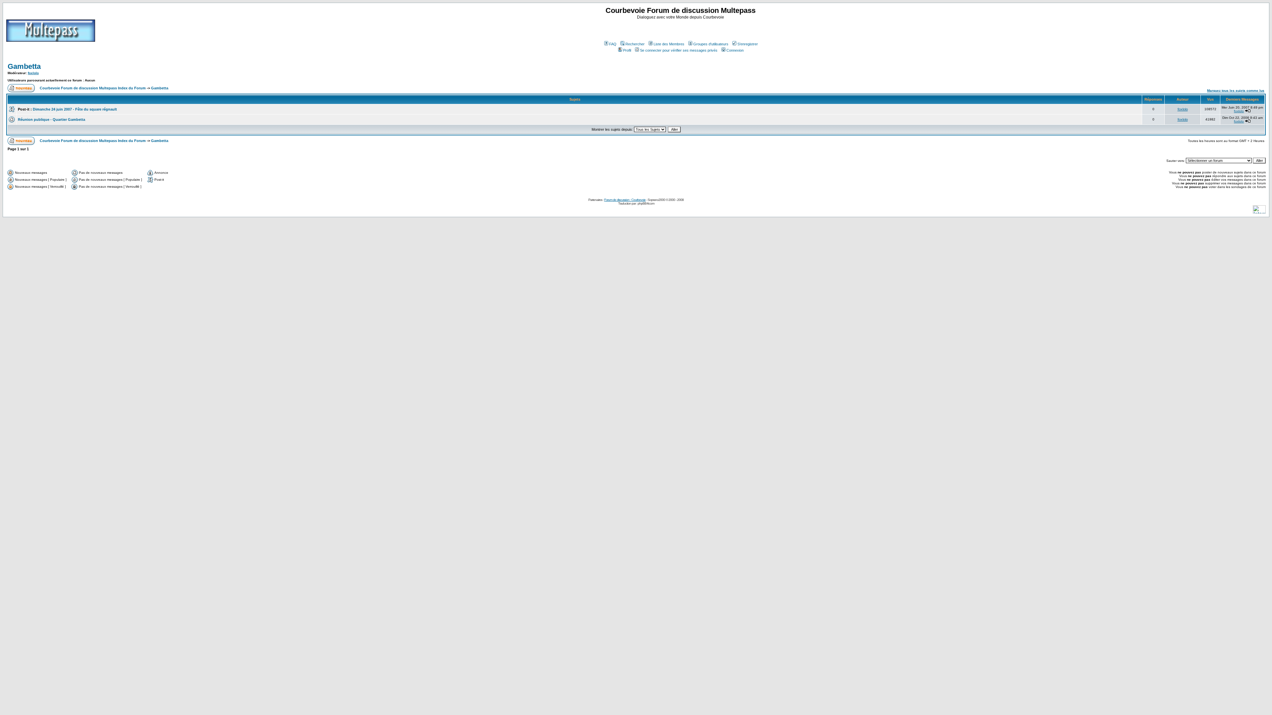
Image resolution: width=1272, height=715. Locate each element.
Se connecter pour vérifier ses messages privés (678, 50)
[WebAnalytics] (1259, 212)
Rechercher (635, 44)
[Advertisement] (681, 29)
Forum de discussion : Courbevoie (625, 200)
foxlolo (33, 73)
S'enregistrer (747, 44)
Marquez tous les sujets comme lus (1235, 90)
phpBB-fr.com (646, 203)
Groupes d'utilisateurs (710, 44)
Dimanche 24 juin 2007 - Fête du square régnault (75, 109)
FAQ (612, 44)
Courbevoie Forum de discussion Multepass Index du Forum (93, 88)
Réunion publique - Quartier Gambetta (51, 119)
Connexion (735, 50)
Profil (627, 50)
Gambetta (24, 66)
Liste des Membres (669, 44)
